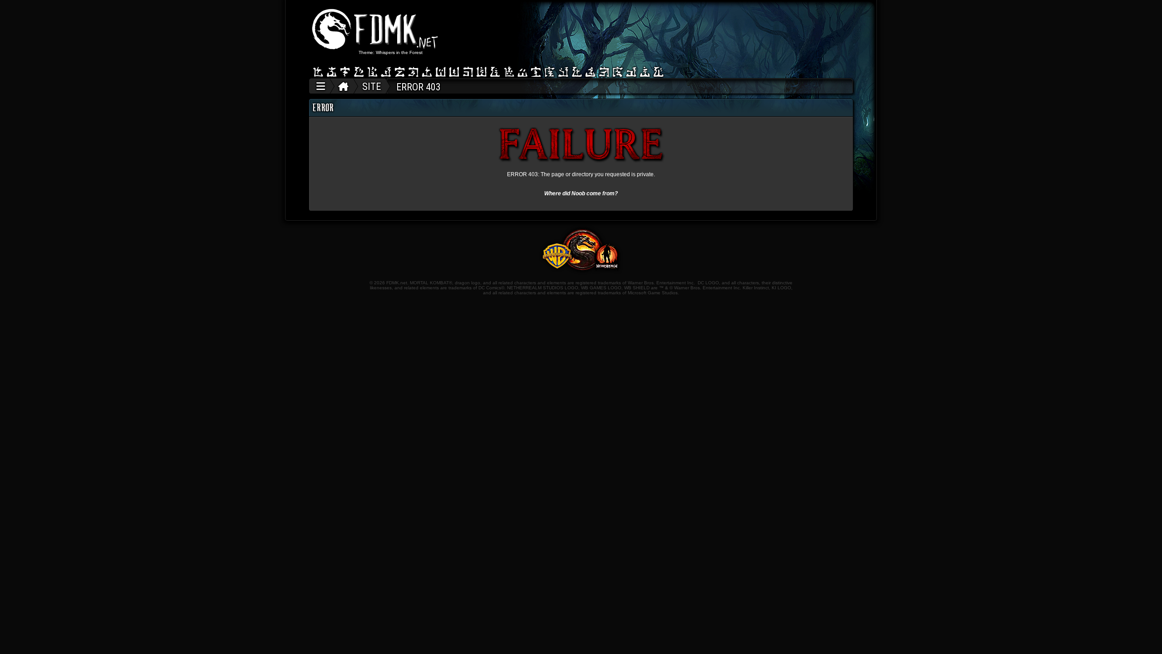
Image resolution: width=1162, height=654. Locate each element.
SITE (371, 86)
